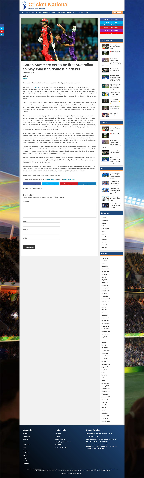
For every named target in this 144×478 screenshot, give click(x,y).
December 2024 (106, 290)
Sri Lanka (69, 12)
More (74, 12)
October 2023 (105, 328)
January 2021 (105, 418)
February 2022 (105, 383)
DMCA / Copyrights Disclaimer (63, 442)
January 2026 (105, 271)
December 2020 (106, 421)
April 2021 (104, 410)
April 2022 (104, 377)
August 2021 (105, 399)
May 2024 (104, 309)
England (28, 12)
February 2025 (105, 285)
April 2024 (104, 312)
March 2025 (105, 282)
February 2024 (105, 318)
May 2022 (104, 375)
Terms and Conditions (61, 447)
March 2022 (105, 380)
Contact (87, 12)
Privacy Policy (58, 444)
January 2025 (105, 288)
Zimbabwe (104, 247)
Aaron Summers (35, 87)
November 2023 (106, 326)
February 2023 (105, 350)
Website (25, 238)
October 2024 (105, 296)
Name (25, 221)
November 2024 (106, 293)
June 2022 (104, 372)
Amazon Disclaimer (60, 439)
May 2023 (104, 342)
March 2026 (105, 266)
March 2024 (105, 315)
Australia (34, 12)
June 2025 (104, 277)
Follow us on (111, 19)
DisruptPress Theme (78, 473)
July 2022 (104, 369)
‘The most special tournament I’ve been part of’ (99, 433)
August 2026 (105, 258)
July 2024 (104, 304)
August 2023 (105, 334)
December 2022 (106, 356)
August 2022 (105, 367)
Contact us (58, 433)
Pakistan (45, 12)
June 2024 (104, 307)
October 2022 (105, 361)
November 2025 (106, 274)
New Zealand (61, 12)
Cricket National (48, 4)
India (40, 12)
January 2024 (105, 320)
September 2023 (106, 331)
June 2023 (104, 339)
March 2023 (105, 348)
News (25, 78)
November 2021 (106, 391)
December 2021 (106, 388)
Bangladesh (105, 220)
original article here (69, 179)
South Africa (52, 12)
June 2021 (104, 405)
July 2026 (104, 260)
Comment (26, 201)
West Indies (105, 245)
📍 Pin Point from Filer (92, 436)
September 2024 (106, 299)
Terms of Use (99, 470)
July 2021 (104, 402)
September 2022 (106, 364)
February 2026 (105, 269)
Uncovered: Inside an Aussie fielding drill (97, 443)
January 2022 (105, 386)
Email (25, 229)
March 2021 (105, 413)
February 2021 (105, 416)
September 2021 (106, 396)
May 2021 (104, 407)
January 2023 (105, 353)
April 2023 (104, 345)
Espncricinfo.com (51, 179)
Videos (81, 12)
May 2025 (104, 280)
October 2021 (105, 394)
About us (57, 436)
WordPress (69, 473)
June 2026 (104, 263)
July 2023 (104, 337)
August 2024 (105, 301)
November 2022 (106, 358)
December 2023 (106, 323)
